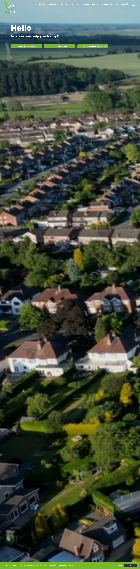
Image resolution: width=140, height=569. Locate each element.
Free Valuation (59, 46)
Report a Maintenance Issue (93, 46)
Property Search (90, 4)
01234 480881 (122, 4)
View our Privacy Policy (66, 565)
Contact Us (108, 4)
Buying (42, 4)
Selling (52, 4)
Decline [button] (119, 565)
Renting (64, 4)
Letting (75, 4)
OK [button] (131, 565)
